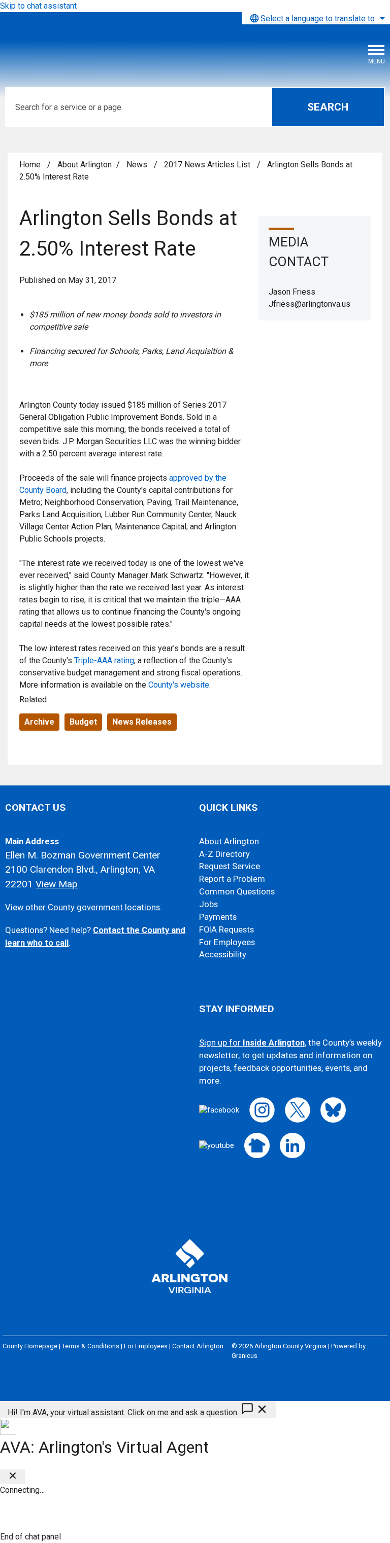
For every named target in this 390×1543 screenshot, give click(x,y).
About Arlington (84, 164)
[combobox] (316, 18)
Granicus (244, 1355)
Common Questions (237, 891)
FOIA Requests (226, 930)
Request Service (229, 866)
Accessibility (222, 954)
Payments (218, 917)
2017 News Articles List (208, 164)
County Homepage (30, 1346)
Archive (39, 722)
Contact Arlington (197, 1346)
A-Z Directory (224, 854)
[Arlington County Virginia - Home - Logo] (84, 48)
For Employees (227, 942)
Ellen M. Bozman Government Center (82, 855)
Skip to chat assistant (38, 6)
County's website (178, 685)
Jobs (208, 904)
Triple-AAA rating (104, 660)
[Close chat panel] (12, 1476)
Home (30, 164)
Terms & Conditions (90, 1346)
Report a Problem (232, 879)
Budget (83, 722)
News (137, 164)
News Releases (142, 722)
